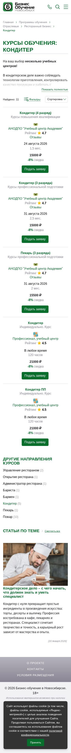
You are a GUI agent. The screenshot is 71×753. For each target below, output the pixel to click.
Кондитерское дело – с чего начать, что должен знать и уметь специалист (34, 592)
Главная (8, 22)
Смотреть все (52, 531)
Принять (35, 742)
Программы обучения (33, 22)
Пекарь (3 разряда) (35, 253)
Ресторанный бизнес (37, 26)
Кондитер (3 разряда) (35, 183)
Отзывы (35, 137)
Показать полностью (55, 89)
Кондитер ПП (35, 389)
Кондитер (35, 323)
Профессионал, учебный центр (35, 338)
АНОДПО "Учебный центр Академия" (35, 128)
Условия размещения (35, 675)
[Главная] (19, 7)
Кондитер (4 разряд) (35, 113)
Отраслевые (11, 26)
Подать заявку (35, 169)
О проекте (35, 663)
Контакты (35, 669)
